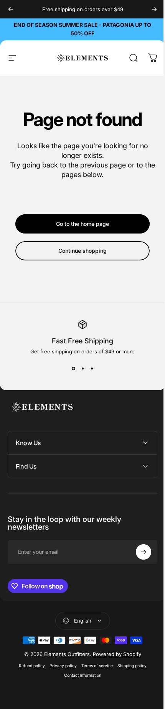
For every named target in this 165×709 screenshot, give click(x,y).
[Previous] (10, 9)
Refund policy (29, 665)
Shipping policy (129, 665)
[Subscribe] (137, 552)
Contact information (79, 675)
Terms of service (94, 665)
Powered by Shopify (114, 654)
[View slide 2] (82, 368)
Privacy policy (60, 665)
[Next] (154, 9)
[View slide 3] (91, 368)
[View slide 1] (73, 368)
